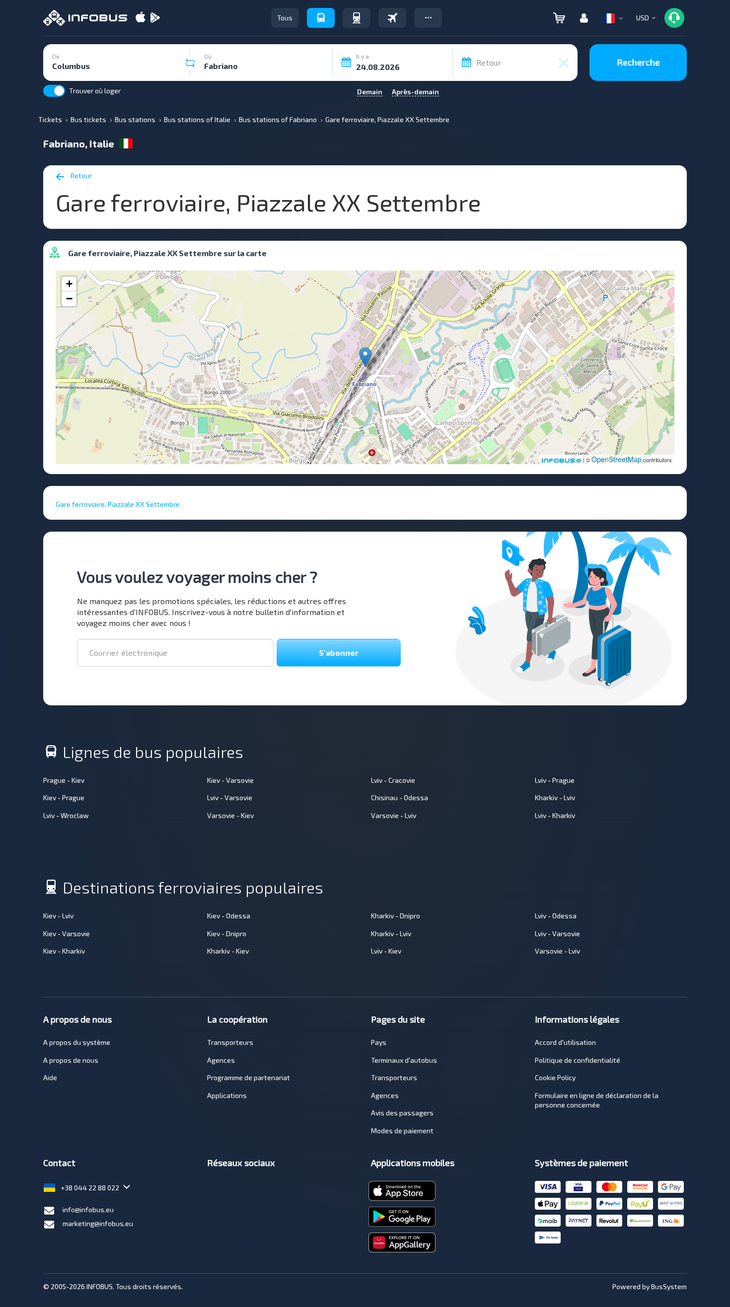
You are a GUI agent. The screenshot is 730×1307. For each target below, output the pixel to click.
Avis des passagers (402, 1112)
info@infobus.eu (88, 1209)
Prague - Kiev (63, 780)
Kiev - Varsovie (230, 780)
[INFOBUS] (85, 18)
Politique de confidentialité (577, 1060)
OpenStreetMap (616, 459)
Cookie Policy (555, 1077)
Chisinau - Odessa (399, 797)
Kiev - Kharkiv (64, 951)
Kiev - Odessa (228, 915)
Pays (378, 1042)
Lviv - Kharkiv (555, 815)
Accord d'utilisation (565, 1042)
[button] (428, 18)
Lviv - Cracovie (393, 780)
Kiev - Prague (63, 797)
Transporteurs (230, 1042)
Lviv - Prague (555, 780)
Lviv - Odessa (556, 915)
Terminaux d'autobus (404, 1060)
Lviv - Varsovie (229, 797)
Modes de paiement (402, 1130)
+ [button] (69, 283)
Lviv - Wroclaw (66, 815)
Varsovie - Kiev (230, 815)
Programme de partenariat (248, 1077)
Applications (227, 1095)
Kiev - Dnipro (226, 933)
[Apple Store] (140, 18)
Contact (59, 1162)
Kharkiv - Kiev (228, 951)
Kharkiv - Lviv (555, 797)
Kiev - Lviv (58, 915)
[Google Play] (155, 18)
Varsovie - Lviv (393, 815)
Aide (50, 1077)
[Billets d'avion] (392, 18)
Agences (221, 1060)
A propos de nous (70, 1060)
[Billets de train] (356, 18)
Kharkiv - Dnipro (395, 915)
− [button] (69, 298)
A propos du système (76, 1042)
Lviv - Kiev (386, 951)
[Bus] (321, 18)
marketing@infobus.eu (98, 1223)
